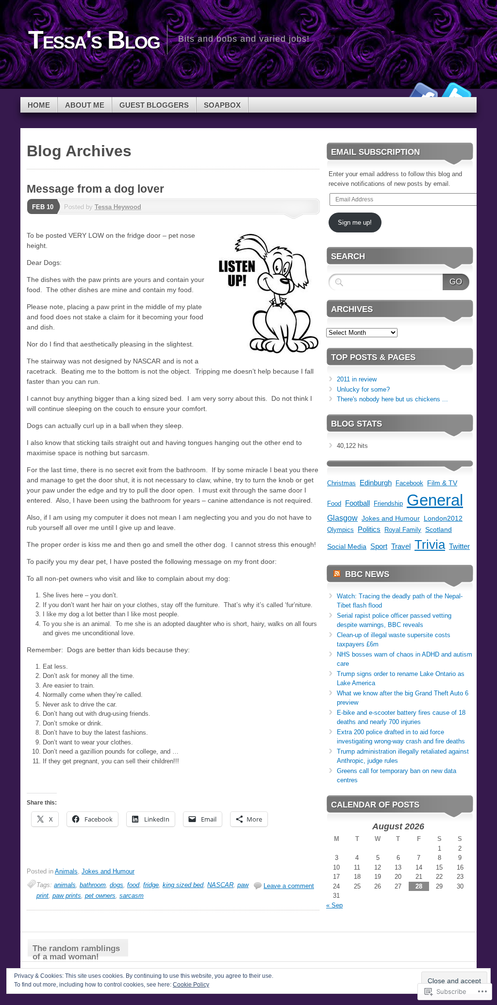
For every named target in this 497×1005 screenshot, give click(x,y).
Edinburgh (376, 482)
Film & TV (442, 483)
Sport (378, 546)
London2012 (443, 518)
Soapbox (222, 105)
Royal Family (402, 529)
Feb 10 (42, 207)
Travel (401, 546)
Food (334, 503)
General (435, 500)
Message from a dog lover (95, 188)
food (133, 885)
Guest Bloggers (154, 105)
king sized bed (183, 885)
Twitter (456, 93)
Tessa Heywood (118, 207)
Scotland (438, 529)
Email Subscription (375, 152)
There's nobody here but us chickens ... (392, 399)
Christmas (341, 483)
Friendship (388, 503)
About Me (84, 105)
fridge (151, 885)
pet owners (100, 895)
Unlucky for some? (363, 389)
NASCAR (220, 885)
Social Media (346, 546)
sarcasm (131, 895)
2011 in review (357, 379)
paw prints (66, 895)
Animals (66, 871)
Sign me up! (355, 222)
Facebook (422, 93)
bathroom (93, 885)
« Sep (334, 905)
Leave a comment (289, 886)
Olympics (340, 529)
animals (65, 885)
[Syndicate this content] (336, 574)
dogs (116, 885)
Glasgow (342, 518)
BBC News (367, 574)
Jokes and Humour (108, 871)
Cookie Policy (191, 984)
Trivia (429, 544)
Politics (369, 529)
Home (39, 105)
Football (357, 503)
